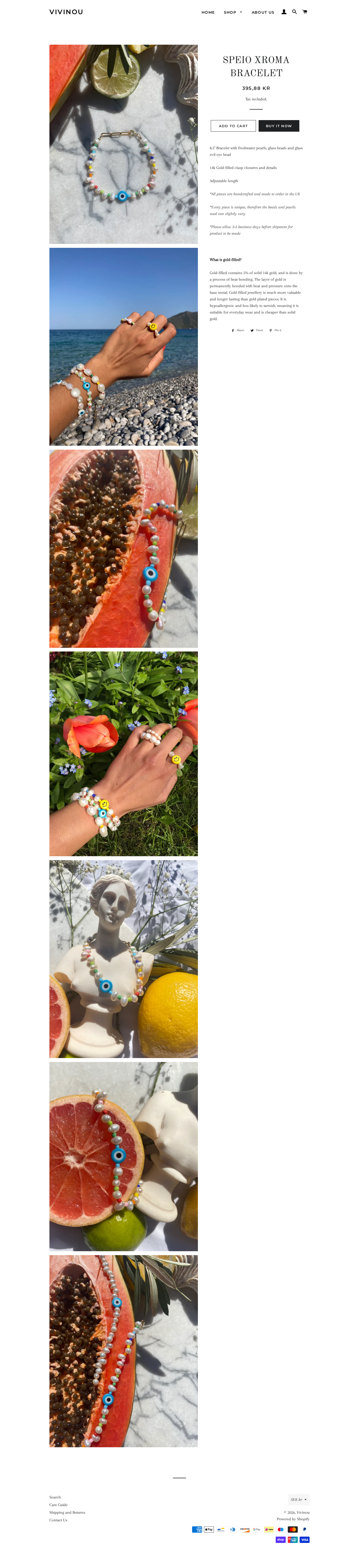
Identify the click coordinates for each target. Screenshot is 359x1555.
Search (55, 1497)
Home (208, 12)
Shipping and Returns (67, 1512)
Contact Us (58, 1520)
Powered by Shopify (293, 1519)
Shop (231, 12)
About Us (263, 12)
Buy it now (279, 126)
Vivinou (66, 12)
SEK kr (296, 1499)
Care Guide (58, 1504)
